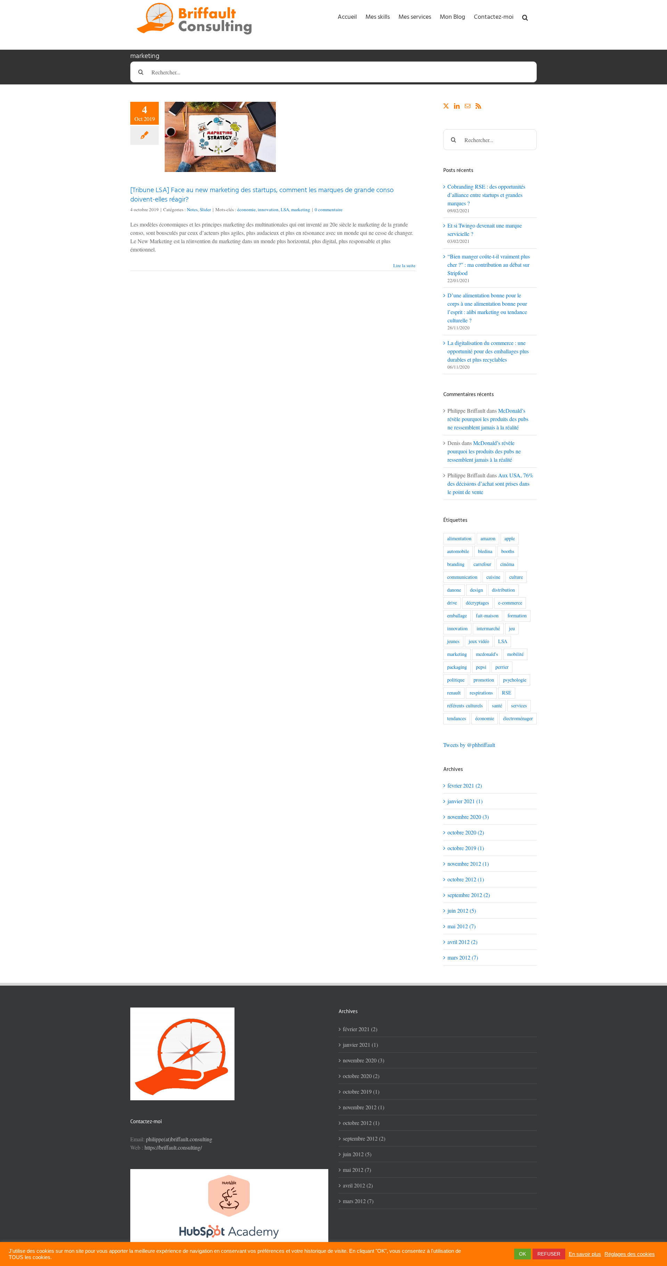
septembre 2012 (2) (468, 894)
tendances (456, 718)
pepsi (481, 667)
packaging (457, 667)
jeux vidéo (479, 641)
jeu (512, 628)
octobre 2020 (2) (465, 832)
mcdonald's (487, 654)
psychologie (514, 679)
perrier (502, 667)
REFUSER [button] (548, 1254)
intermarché (488, 628)
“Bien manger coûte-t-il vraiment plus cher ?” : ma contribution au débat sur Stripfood (488, 265)
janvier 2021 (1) (465, 801)
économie (246, 209)
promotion (484, 679)
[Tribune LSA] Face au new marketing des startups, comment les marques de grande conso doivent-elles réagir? (262, 195)
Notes (192, 209)
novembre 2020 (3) (468, 816)
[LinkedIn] (457, 106)
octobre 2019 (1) (465, 848)
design (476, 589)
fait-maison (487, 615)
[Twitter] (446, 106)
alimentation (459, 538)
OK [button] (522, 1254)
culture (516, 577)
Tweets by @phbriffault (469, 744)
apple (509, 538)
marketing (300, 209)
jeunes (453, 641)
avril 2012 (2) (462, 941)
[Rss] (478, 106)
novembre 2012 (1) (468, 863)
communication (462, 577)
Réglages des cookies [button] (629, 1254)
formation (517, 615)
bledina (485, 551)
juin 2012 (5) (461, 910)
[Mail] (467, 106)
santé (497, 705)
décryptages (477, 602)
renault (454, 692)
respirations (481, 692)
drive (452, 602)
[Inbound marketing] (229, 1173)
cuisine (493, 577)
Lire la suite (404, 265)
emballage (457, 615)
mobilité (515, 654)
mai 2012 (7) (461, 926)
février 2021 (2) (464, 785)
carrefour (482, 564)
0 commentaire (329, 209)
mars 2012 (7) (462, 957)
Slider (205, 209)
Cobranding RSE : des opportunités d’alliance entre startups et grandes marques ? (486, 195)
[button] (525, 17)
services (519, 705)
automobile (458, 551)
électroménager (518, 718)
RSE (506, 692)
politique (455, 679)
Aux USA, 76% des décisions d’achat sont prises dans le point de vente (490, 483)
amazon (487, 538)
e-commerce (510, 602)
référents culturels (465, 705)
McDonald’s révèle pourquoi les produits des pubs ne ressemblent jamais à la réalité (487, 419)
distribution (503, 589)
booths (507, 551)
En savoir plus (585, 1254)
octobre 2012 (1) (465, 879)
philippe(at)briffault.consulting (179, 1139)
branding (455, 564)
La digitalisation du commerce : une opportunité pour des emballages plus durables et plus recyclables (488, 351)
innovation (268, 209)
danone (454, 589)
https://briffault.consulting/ (173, 1147)
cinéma (507, 564)
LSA (285, 209)
